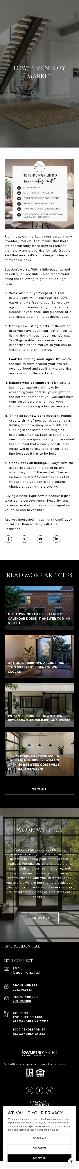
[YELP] (49, 1090)
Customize (39, 1148)
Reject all (39, 1138)
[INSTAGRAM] (29, 1090)
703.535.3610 (22, 1001)
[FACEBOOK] (39, 1090)
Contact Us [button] (39, 917)
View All (39, 789)
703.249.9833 (22, 989)
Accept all (40, 1158)
